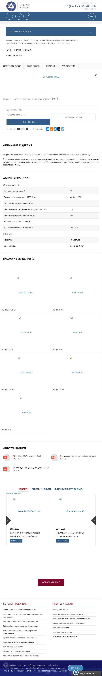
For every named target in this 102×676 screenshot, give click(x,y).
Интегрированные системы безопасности (19, 610)
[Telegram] (62, 129)
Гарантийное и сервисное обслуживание (68, 623)
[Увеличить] (51, 77)
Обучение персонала (61, 628)
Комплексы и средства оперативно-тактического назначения (22, 615)
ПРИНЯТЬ (75, 668)
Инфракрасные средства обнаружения (18, 642)
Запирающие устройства (13, 647)
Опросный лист (51, 582)
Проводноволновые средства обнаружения (20, 638)
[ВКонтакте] (47, 129)
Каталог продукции (20, 31)
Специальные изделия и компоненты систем (21, 656)
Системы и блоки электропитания (16, 651)
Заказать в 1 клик (75, 117)
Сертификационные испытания (65, 637)
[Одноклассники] (51, 129)
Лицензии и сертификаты (69, 489)
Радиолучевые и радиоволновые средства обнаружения (20, 632)
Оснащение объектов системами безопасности (71, 619)
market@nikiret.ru (88, 9)
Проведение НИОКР (60, 610)
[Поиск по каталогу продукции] (9, 16)
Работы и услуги (41, 489)
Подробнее (16, 540)
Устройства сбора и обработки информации (20, 622)
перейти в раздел (13, 493)
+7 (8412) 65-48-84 (80, 6)
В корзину (30, 122)
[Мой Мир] (55, 129)
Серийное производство (62, 632)
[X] (58, 129)
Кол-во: (12, 129)
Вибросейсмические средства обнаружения (20, 626)
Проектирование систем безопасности (68, 614)
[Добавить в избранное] (95, 74)
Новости (23, 489)
